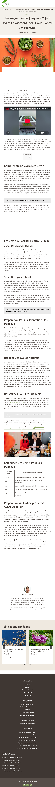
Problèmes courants (27, 712)
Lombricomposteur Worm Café (11, 763)
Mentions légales (27, 690)
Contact (27, 687)
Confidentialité (27, 692)
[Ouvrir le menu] (51, 3)
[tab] (24, 664)
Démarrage (27, 718)
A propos (27, 684)
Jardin (27, 14)
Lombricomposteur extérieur (27, 743)
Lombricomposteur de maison (27, 746)
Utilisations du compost (27, 715)
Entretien (27, 710)
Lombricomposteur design (27, 732)
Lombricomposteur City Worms (12, 757)
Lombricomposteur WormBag (11, 760)
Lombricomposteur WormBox (11, 768)
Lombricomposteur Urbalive (10, 765)
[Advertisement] (27, 79)
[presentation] (14, 638)
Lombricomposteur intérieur (27, 740)
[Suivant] (51, 647)
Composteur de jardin (27, 720)
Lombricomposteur (7, 9)
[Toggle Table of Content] (29, 158)
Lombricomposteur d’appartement (27, 748)
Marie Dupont (24, 32)
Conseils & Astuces (18, 9)
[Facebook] (24, 785)
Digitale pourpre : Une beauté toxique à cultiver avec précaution (40, 652)
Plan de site (27, 695)
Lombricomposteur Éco (16, 402)
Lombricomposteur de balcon (27, 737)
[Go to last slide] (4, 647)
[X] (27, 785)
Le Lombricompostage (27, 707)
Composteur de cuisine (27, 723)
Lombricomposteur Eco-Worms (12, 771)
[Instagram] (31, 785)
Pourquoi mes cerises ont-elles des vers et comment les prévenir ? (13, 652)
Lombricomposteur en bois (27, 735)
